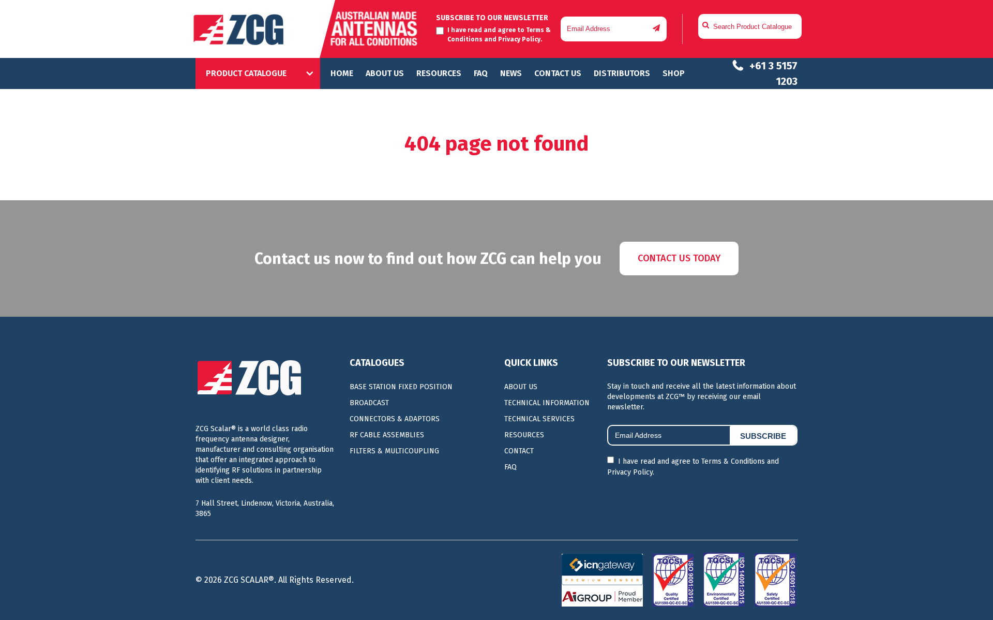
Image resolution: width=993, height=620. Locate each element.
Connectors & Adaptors (395, 419)
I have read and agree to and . (693, 467)
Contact (519, 451)
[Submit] (656, 28)
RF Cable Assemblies (387, 435)
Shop (674, 73)
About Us (385, 73)
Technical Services (539, 419)
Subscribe (763, 436)
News (511, 73)
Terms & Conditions (733, 461)
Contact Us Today (679, 258)
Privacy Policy (519, 39)
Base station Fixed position (401, 386)
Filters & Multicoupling (394, 451)
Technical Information (547, 402)
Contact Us (557, 73)
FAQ (481, 73)
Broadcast (369, 402)
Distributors (622, 73)
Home (341, 73)
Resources (438, 73)
